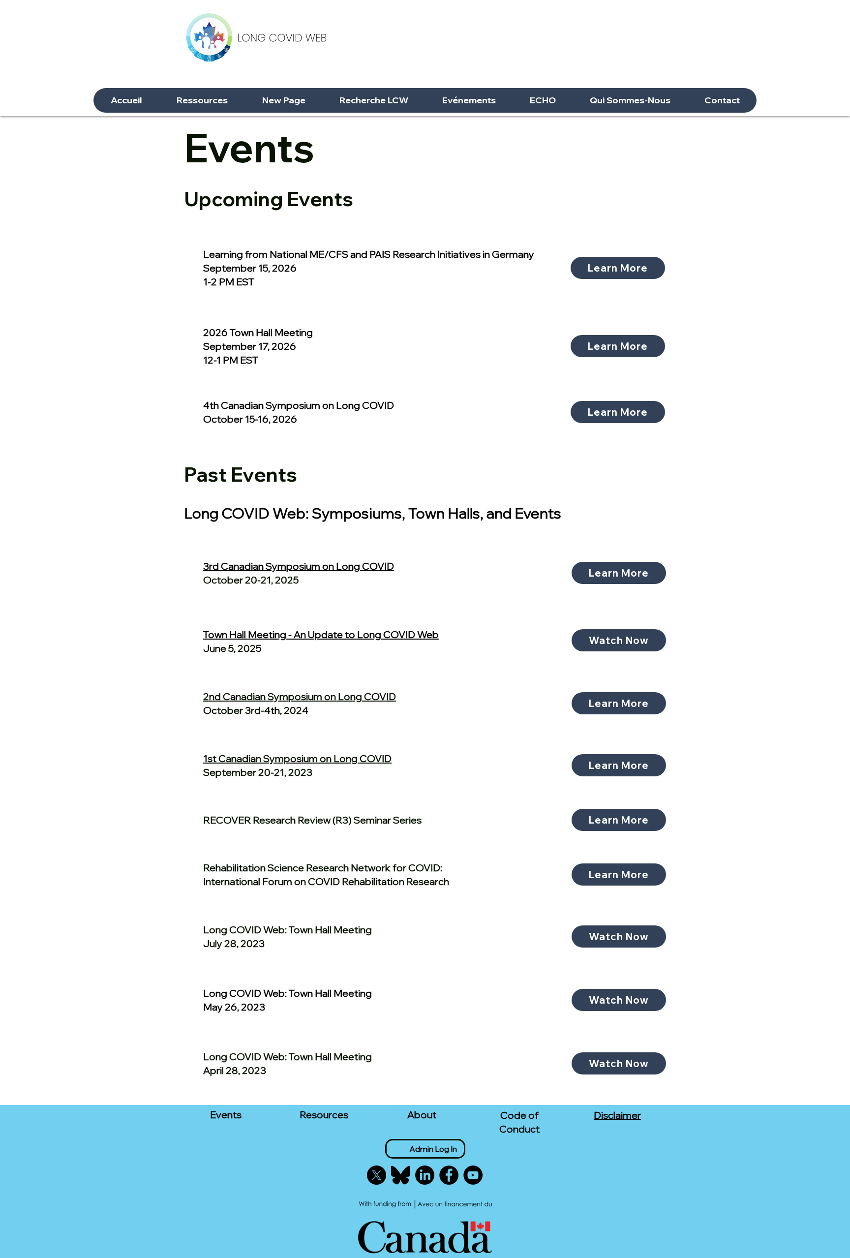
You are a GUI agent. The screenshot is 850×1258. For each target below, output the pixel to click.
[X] (376, 1175)
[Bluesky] (400, 1175)
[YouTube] (473, 1175)
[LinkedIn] (424, 1175)
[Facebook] (448, 1175)
